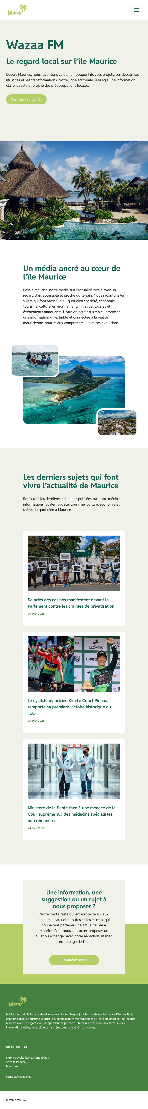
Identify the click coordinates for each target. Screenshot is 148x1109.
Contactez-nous (74, 960)
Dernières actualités (26, 99)
